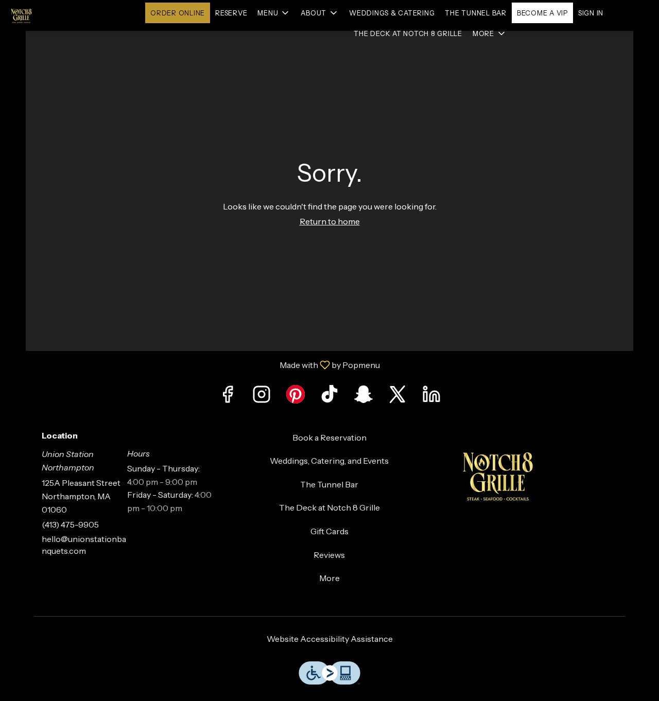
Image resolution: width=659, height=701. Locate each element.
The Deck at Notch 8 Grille (408, 33)
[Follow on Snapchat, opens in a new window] (363, 397)
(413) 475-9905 (70, 524)
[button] (274, 13)
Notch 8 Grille (532, 475)
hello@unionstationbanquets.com (84, 545)
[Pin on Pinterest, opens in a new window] (295, 397)
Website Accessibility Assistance (330, 639)
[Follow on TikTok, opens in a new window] (329, 397)
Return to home (330, 221)
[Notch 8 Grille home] (54, 15)
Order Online (177, 13)
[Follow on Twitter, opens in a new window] (397, 397)
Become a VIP (542, 13)
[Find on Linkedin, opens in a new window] (431, 397)
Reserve (231, 13)
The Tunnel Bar (476, 13)
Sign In (590, 13)
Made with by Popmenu (194, 364)
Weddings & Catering (392, 13)
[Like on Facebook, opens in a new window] (227, 397)
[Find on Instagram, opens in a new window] (261, 397)
